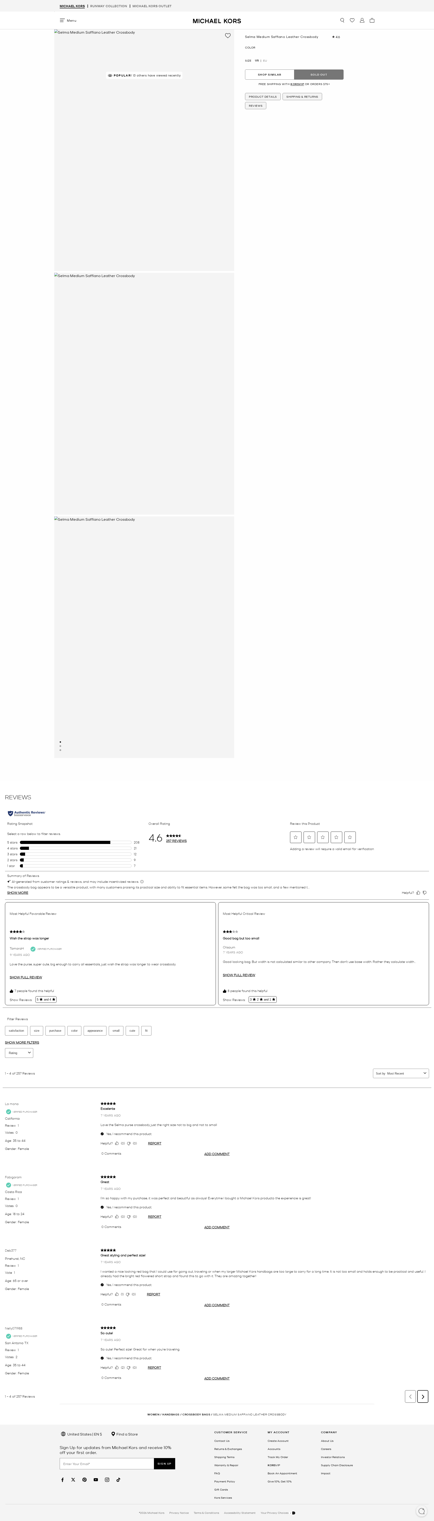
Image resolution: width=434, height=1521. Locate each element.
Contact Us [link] (221, 1440)
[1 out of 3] (60, 742)
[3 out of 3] (60, 750)
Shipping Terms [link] (224, 1457)
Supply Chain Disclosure (337, 1465)
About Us (327, 1440)
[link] (62, 1480)
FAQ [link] (217, 1473)
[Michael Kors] (217, 20)
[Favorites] (352, 20)
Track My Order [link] (278, 1457)
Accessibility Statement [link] (240, 1512)
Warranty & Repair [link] (226, 1465)
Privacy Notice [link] (179, 1512)
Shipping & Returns (302, 96)
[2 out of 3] (60, 746)
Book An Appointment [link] (282, 1473)
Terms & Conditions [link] (206, 1512)
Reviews (255, 105)
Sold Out (319, 74)
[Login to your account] (362, 20)
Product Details (263, 96)
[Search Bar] (342, 20)
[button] (421, 1511)
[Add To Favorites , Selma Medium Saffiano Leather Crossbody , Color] (228, 35)
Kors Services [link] (223, 1497)
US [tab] (257, 60)
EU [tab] (265, 60)
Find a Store (127, 1433)
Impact (325, 1473)
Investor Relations (333, 1457)
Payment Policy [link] (224, 1481)
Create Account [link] (278, 1440)
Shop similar (269, 74)
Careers (326, 1449)
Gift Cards (221, 1489)
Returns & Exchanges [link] (228, 1449)
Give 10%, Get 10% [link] (280, 1481)
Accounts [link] (274, 1449)
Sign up (165, 1464)
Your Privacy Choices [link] (275, 1512)
